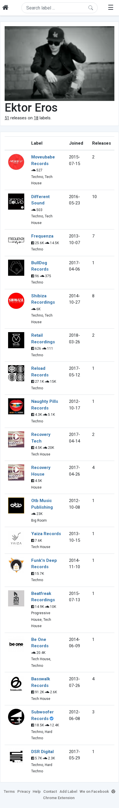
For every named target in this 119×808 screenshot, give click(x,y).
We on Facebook (94, 791)
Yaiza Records (46, 533)
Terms (9, 791)
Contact (50, 791)
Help (37, 791)
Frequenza (42, 236)
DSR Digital (42, 751)
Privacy (23, 791)
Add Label (68, 791)
